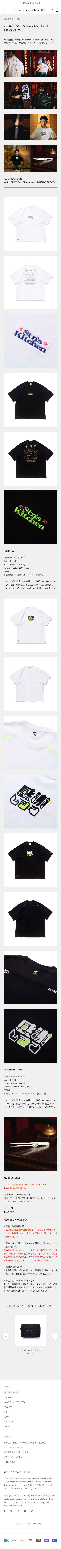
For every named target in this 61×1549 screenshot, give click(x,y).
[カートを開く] (57, 10)
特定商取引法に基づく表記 (16, 1452)
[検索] (51, 10)
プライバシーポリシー (14, 1457)
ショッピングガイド (13, 1447)
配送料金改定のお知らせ (30, 3)
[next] (55, 1336)
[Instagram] (18, 1510)
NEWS (7, 1417)
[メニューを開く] (4, 10)
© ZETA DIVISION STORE (30, 1524)
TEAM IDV (8, 1426)
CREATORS (9, 1421)
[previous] (6, 1336)
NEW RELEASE (11, 1392)
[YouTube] (25, 1510)
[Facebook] (5, 1510)
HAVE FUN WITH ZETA (15, 1402)
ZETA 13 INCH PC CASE (30, 1350)
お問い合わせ (10, 1462)
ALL (5, 1412)
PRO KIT (8, 1407)
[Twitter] (11, 1510)
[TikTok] (32, 1510)
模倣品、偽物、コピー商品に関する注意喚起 (24, 1442)
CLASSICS (8, 1397)
